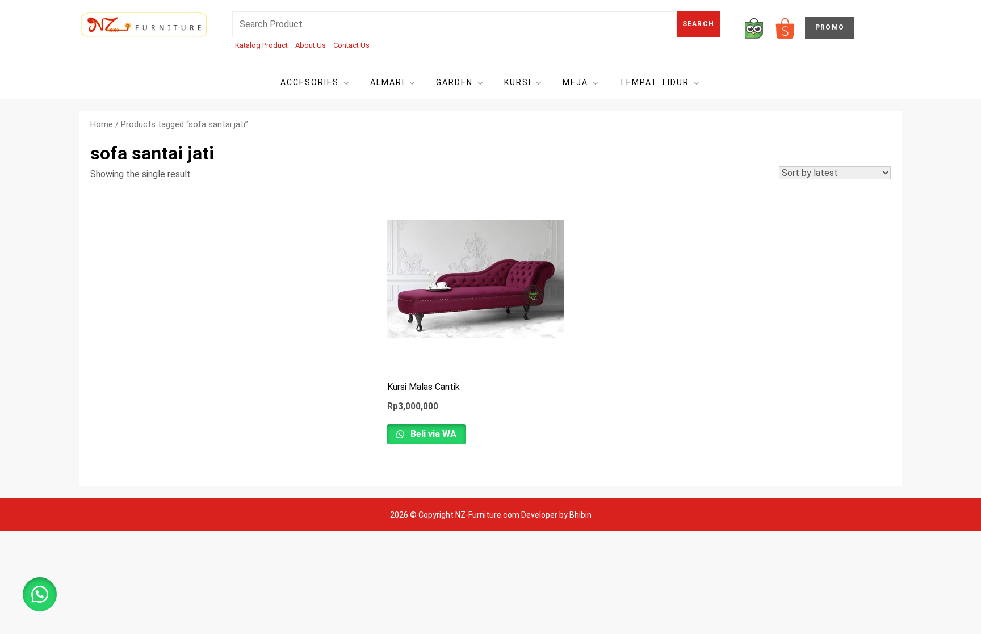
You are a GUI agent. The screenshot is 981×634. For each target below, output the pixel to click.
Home (101, 124)
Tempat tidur (654, 82)
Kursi (517, 82)
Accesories (309, 82)
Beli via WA (432, 434)
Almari (387, 82)
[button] (40, 594)
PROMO (829, 27)
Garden (454, 82)
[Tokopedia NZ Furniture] (754, 27)
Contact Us (351, 45)
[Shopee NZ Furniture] (785, 27)
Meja (575, 82)
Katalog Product (261, 45)
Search (698, 24)
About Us (310, 45)
